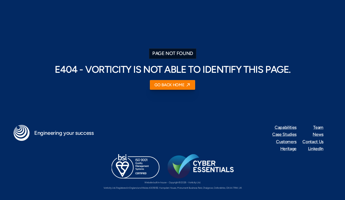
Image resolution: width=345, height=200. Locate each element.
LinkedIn (315, 148)
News (318, 134)
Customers (286, 141)
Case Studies (284, 134)
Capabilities (285, 127)
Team (318, 127)
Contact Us (312, 141)
